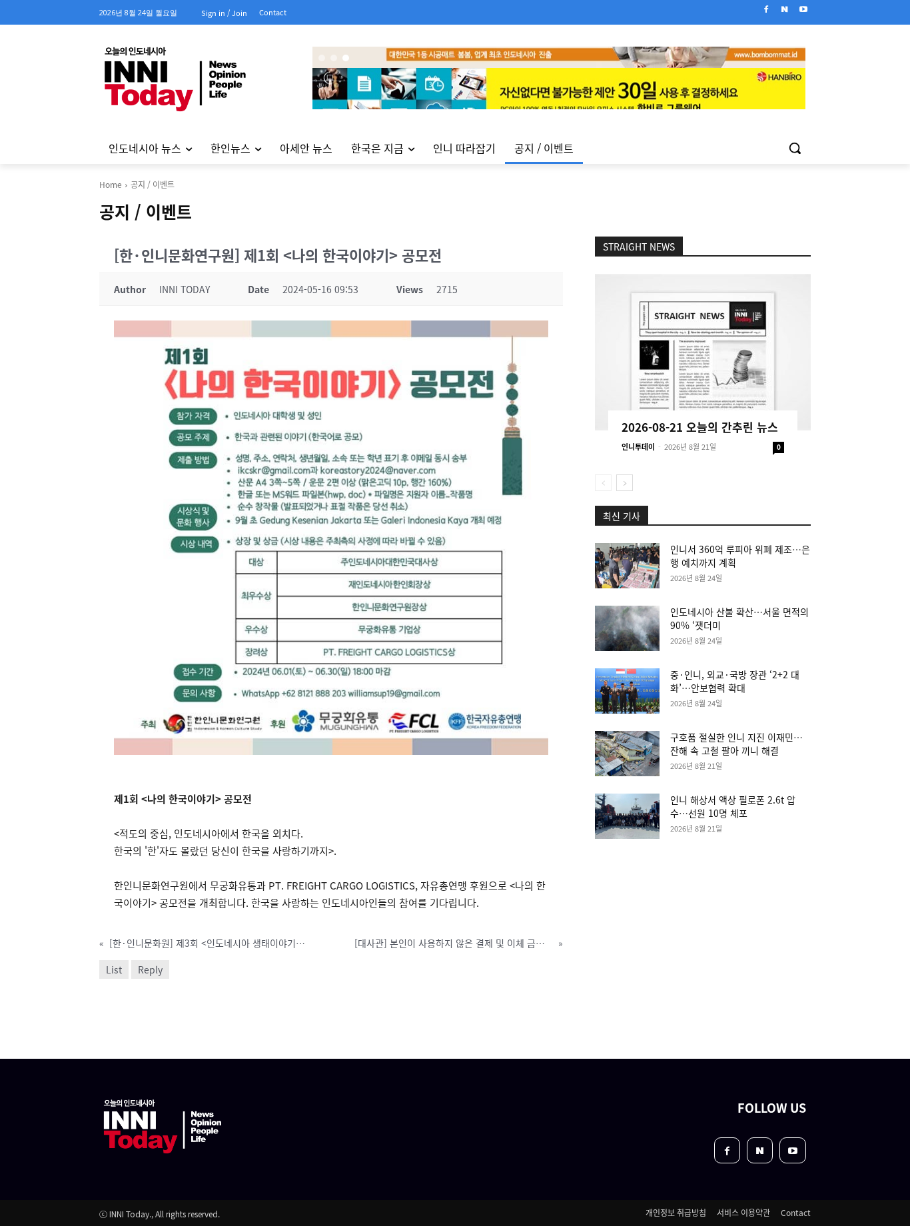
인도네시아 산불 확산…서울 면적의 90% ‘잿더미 (739, 618)
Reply (150, 969)
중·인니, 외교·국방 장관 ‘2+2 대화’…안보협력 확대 (734, 681)
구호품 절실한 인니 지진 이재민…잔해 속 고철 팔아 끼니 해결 (736, 743)
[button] (795, 148)
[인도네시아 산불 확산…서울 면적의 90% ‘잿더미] (627, 628)
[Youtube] (803, 9)
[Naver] (784, 9)
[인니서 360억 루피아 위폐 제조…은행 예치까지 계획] (627, 565)
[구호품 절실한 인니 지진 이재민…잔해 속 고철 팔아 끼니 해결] (627, 753)
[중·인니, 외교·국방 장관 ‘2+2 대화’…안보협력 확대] (627, 691)
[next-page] (624, 482)
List (114, 969)
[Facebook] (766, 9)
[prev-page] (603, 482)
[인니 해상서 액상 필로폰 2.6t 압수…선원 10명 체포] (627, 816)
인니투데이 (638, 446)
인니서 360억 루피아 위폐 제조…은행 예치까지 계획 (740, 555)
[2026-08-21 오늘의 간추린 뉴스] (703, 352)
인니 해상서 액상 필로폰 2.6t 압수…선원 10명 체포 (732, 806)
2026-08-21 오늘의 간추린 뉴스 (700, 426)
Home (110, 184)
